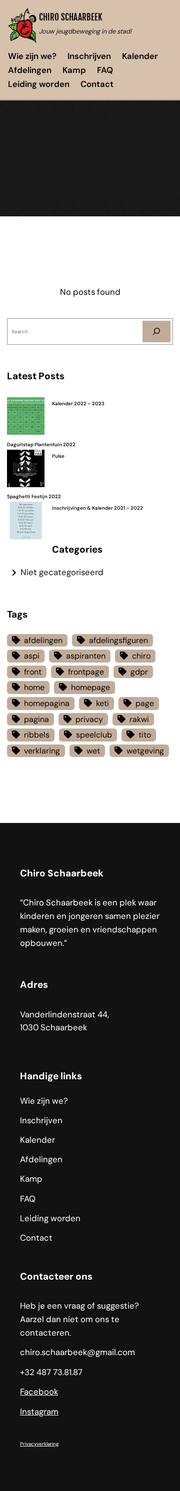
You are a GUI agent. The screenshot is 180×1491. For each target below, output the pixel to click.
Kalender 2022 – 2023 (78, 403)
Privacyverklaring (39, 1444)
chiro (141, 656)
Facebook (39, 1391)
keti (102, 703)
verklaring (42, 751)
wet (93, 751)
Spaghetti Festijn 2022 (34, 496)
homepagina (47, 703)
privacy (89, 719)
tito (144, 735)
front (33, 672)
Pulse (58, 456)
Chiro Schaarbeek (70, 17)
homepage (90, 687)
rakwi (139, 719)
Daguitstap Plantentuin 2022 (41, 444)
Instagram (39, 1411)
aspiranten (86, 656)
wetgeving (145, 751)
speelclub (94, 735)
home (34, 687)
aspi (32, 656)
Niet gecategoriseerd (62, 572)
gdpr (139, 672)
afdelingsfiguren (118, 640)
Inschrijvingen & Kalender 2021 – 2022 (97, 508)
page (145, 703)
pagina (36, 719)
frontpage (86, 672)
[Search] (156, 331)
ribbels (37, 735)
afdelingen (43, 640)
